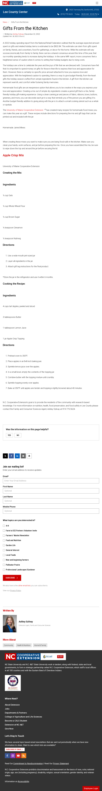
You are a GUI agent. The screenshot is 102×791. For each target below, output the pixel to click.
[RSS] (23, 755)
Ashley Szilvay (18, 34)
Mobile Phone (9, 507)
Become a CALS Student (16, 721)
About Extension (12, 705)
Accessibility (23, 781)
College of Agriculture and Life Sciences (23, 717)
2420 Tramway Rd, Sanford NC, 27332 (84, 10)
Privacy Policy (15, 591)
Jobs (7, 709)
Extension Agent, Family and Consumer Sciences (35, 625)
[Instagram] (12, 755)
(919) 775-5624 (67, 14)
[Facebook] (7, 755)
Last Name (8, 496)
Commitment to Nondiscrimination (28, 763)
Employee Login (91, 788)
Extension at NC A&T (14, 725)
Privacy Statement (61, 763)
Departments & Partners (16, 713)
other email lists (24, 586)
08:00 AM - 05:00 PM (89, 14)
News (5, 22)
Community (8, 645)
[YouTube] (18, 755)
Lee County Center (15, 12)
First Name (8, 486)
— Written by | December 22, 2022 (21, 34)
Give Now (9, 729)
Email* (6, 476)
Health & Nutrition (23, 645)
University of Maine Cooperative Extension (24, 110)
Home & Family (40, 645)
